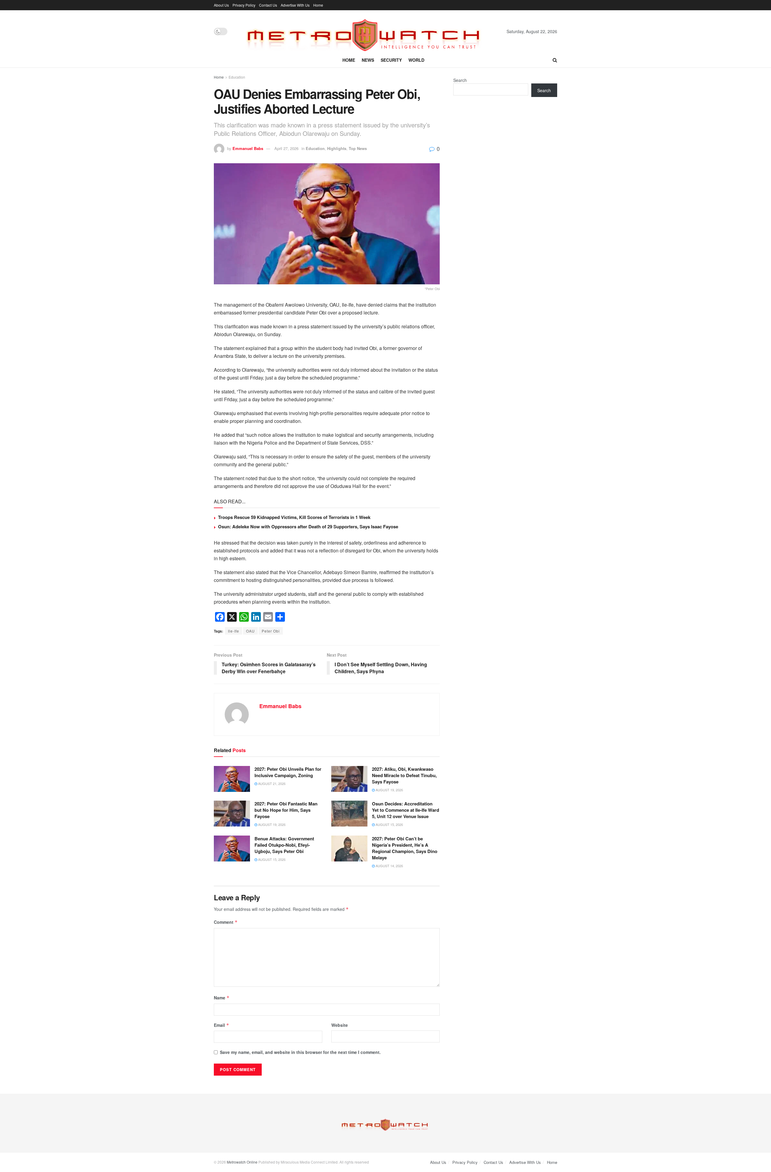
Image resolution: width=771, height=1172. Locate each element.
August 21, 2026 (271, 783)
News (368, 60)
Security (391, 60)
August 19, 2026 (389, 789)
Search (460, 80)
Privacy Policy (244, 5)
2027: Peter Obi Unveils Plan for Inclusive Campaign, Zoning (287, 772)
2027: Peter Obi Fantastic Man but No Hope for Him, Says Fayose (285, 810)
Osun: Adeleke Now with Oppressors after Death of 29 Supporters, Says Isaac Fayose (308, 526)
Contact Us (268, 5)
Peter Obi (271, 630)
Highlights (336, 148)
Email (221, 1025)
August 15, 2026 (389, 824)
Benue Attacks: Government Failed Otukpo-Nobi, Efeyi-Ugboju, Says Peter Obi (284, 845)
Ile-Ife (233, 630)
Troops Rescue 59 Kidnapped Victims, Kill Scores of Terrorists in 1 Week (294, 517)
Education (237, 77)
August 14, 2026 (389, 865)
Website (339, 1025)
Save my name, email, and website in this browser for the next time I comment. (300, 1052)
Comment (226, 922)
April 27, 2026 (286, 148)
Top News (358, 148)
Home (318, 5)
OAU (250, 630)
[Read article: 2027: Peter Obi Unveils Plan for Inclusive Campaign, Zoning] (232, 779)
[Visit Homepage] (367, 31)
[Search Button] (555, 59)
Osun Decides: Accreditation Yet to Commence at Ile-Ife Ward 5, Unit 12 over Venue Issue (405, 810)
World (416, 60)
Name (221, 998)
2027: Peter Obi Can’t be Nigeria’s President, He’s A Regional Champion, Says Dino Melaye (404, 848)
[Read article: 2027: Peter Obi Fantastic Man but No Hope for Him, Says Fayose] (232, 814)
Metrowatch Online (242, 1161)
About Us (221, 5)
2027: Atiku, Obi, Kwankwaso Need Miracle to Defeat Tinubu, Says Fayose (404, 775)
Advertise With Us (295, 5)
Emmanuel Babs (248, 148)
